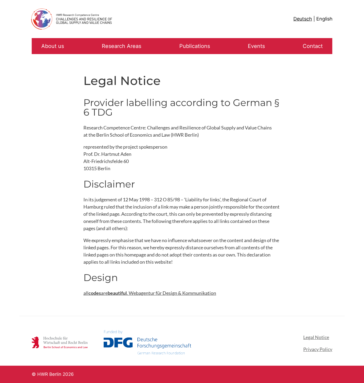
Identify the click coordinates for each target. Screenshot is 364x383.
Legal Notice (316, 337)
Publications (194, 46)
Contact (313, 46)
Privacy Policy (317, 349)
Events (256, 46)
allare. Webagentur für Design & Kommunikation (149, 293)
